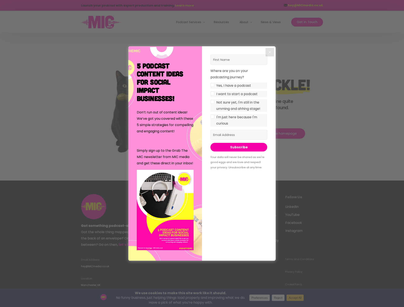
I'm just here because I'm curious (236, 120)
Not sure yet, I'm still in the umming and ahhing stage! (238, 105)
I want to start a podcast (237, 94)
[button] (165, 211)
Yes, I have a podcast (233, 85)
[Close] (270, 52)
